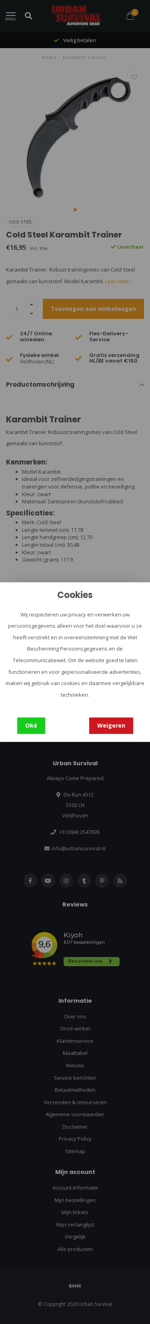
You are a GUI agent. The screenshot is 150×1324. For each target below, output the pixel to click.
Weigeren (111, 725)
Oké (31, 725)
